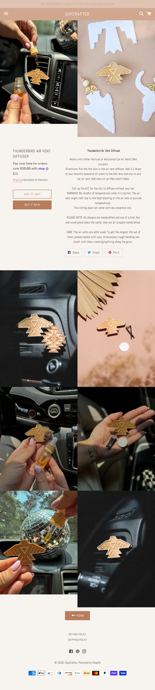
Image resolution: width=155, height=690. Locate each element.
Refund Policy (77, 634)
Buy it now (32, 205)
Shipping (17, 180)
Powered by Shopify (90, 663)
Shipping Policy (77, 639)
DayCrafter (77, 14)
